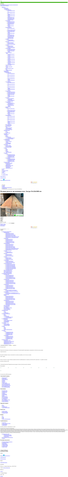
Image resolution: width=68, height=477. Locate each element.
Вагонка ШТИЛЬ (8, 27)
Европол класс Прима (11, 47)
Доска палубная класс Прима (10, 277)
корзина (1, 476)
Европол (5, 256)
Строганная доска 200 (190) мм (11, 268)
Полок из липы (8, 145)
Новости (3, 438)
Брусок (7, 136)
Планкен (7, 97)
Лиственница (8, 132)
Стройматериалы (6, 139)
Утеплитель (8, 140)
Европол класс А (10, 45)
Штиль (7, 107)
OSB (6, 150)
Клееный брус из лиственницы (8, 164)
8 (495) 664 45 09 (3, 177)
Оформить (2, 3)
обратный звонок (7, 180)
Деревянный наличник (11, 155)
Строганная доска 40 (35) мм (10, 265)
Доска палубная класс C (10, 276)
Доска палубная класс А (10, 275)
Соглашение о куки (5, 442)
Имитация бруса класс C (10, 302)
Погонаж (3, 330)
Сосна (7, 153)
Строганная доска (9, 125)
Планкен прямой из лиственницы (11, 99)
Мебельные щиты (7, 130)
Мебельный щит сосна (9, 165)
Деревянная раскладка (11, 154)
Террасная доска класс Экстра (10, 283)
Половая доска (6, 284)
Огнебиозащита (6, 321)
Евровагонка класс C (11, 23)
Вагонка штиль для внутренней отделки (11, 35)
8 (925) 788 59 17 (3, 176)
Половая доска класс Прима (10, 262)
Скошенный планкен (11, 40)
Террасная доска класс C (10, 281)
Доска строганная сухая (8, 263)
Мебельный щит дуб (7, 343)
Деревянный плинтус (11, 157)
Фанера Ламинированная (8, 152)
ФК (6, 148)
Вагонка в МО (6, 436)
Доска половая (8, 48)
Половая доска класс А (11, 49)
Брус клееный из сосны (9, 68)
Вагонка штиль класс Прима (10, 246)
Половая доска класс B (11, 92)
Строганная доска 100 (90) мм (10, 266)
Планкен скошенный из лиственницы (11, 100)
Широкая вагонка (10, 38)
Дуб (6, 131)
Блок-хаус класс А (11, 42)
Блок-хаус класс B (10, 43)
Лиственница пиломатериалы (6, 71)
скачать (1, 471)
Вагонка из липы (6, 325)
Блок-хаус (7, 41)
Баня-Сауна (6, 144)
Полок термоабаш (9, 146)
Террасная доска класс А (10, 280)
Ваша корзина (4, 443)
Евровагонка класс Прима (10, 241)
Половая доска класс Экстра (10, 288)
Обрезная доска (6, 294)
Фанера (3, 326)
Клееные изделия (7, 162)
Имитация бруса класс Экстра (10, 235)
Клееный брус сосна (7, 340)
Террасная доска (8, 81)
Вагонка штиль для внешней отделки (11, 37)
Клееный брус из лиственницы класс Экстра (11, 105)
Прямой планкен (8, 251)
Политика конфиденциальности (7, 441)
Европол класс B (10, 46)
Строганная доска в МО (8, 435)
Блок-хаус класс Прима (11, 44)
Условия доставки (5, 445)
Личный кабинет (5, 444)
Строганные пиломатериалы (6, 8)
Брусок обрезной (8, 128)
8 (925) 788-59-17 (3, 5)
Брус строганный (8, 124)
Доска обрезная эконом (9, 138)
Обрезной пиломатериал (6, 134)
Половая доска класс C (11, 93)
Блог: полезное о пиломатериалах (7, 437)
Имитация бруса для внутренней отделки (11, 18)
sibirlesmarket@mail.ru (3, 462)
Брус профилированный (9, 69)
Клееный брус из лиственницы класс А (11, 103)
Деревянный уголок (11, 156)
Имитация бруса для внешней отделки (11, 19)
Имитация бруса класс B (10, 234)
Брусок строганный (9, 129)
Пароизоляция (8, 143)
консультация (2, 225)
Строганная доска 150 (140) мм (11, 267)
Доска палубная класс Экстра (10, 278)
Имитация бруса (8, 9)
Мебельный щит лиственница (8, 167)
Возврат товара (4, 446)
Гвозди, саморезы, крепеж (8, 320)
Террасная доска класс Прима (10, 282)
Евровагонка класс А (11, 21)
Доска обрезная (6, 316)
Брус (6, 135)
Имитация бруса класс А (10, 233)
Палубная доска (8, 72)
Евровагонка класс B (11, 22)
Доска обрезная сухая (11, 137)
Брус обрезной (8, 126)
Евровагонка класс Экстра (10, 242)
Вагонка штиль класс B (11, 29)
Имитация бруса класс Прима (10, 303)
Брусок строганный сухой (6, 385)
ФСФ (7, 149)
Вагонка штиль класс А (9, 244)
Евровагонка (8, 20)
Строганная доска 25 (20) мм (10, 264)
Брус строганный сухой (8, 270)
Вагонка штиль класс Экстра (10, 247)
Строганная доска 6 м (11, 64)
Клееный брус (8, 101)
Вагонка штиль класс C (11, 30)
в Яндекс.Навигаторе (6, 467)
